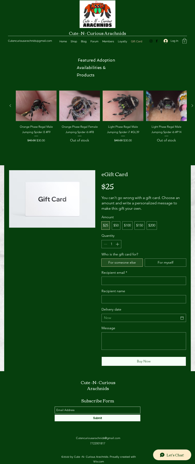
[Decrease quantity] (105, 244)
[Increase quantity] (118, 244)
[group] (101, 122)
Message (108, 328)
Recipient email (114, 273)
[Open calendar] (182, 318)
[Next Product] (192, 105)
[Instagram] (151, 41)
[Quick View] (36, 106)
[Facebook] (157, 41)
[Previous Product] (10, 105)
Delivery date (111, 309)
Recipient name (113, 291)
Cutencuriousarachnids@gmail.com (30, 40)
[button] (184, 41)
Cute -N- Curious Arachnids (97, 33)
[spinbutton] (111, 244)
